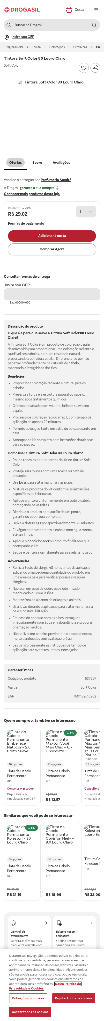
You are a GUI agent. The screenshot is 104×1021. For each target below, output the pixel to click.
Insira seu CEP (17, 285)
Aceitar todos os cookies (30, 1012)
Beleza (36, 47)
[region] (52, 985)
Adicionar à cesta (52, 236)
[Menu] (96, 9)
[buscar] (94, 25)
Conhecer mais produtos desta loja (32, 194)
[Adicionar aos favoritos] (84, 68)
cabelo (74, 363)
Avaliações (61, 163)
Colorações (57, 47)
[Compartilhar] (95, 68)
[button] (52, 114)
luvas (23, 482)
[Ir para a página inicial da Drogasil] (22, 9)
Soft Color (88, 687)
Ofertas (15, 163)
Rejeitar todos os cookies (73, 998)
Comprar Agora (52, 249)
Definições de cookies (28, 998)
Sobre (37, 163)
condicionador (38, 541)
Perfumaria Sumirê (56, 180)
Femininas (80, 47)
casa (16, 433)
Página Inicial (14, 47)
